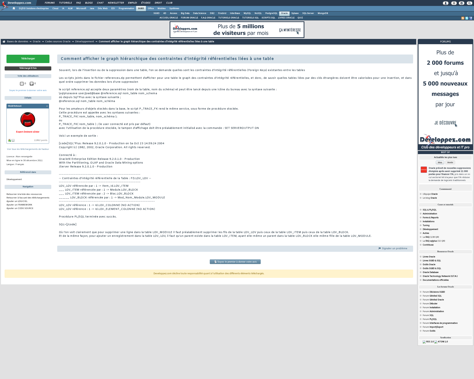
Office (151, 8)
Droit (158, 2)
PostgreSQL (271, 13)
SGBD (141, 8)
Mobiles (162, 8)
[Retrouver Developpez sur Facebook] (470, 18)
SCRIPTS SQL (268, 18)
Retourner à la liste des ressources (24, 194)
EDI (113, 8)
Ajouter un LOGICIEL (16, 201)
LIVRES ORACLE (286, 18)
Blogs (89, 2)
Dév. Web (103, 8)
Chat (100, 2)
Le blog (430, 198)
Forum (434, 292)
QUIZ (300, 18)
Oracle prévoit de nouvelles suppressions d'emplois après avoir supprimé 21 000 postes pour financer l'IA (450, 174)
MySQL (247, 13)
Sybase (295, 13)
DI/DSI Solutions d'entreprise (34, 8)
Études (146, 2)
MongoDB (323, 13)
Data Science (199, 13)
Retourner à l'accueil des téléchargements (27, 198)
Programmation (126, 8)
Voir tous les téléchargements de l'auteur (28, 149)
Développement (84, 41)
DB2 (212, 13)
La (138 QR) (431, 237)
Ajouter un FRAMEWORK (19, 205)
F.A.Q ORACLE (208, 18)
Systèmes (174, 8)
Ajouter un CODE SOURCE (19, 208)
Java (92, 8)
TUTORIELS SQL (250, 18)
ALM (70, 8)
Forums (49, 2)
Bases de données (17, 41)
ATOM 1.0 (443, 341)
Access (173, 13)
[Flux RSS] (462, 18)
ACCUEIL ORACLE (169, 18)
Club (169, 2)
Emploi (132, 2)
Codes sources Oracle (58, 41)
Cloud (55, 8)
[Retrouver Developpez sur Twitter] (466, 18)
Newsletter (115, 2)
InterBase (235, 13)
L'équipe (430, 194)
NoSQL (258, 13)
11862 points (40, 140)
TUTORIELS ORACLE (228, 18)
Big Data (185, 13)
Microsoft (81, 8)
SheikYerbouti (14, 106)
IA (63, 8)
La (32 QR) (434, 241)
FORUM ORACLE (189, 18)
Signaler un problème (394, 248)
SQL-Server (308, 13)
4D (164, 13)
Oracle (284, 13)
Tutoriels (65, 2)
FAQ (78, 2)
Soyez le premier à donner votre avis (28, 90)
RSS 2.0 (430, 341)
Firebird (222, 13)
